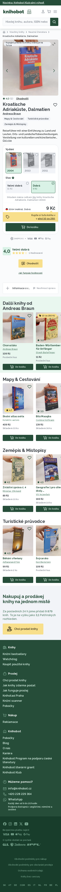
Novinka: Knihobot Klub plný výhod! (24, 2)
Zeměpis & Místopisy (24, 450)
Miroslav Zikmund (12, 491)
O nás (6, 748)
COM (22, 885)
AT (9, 885)
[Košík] (49, 12)
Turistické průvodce (24, 521)
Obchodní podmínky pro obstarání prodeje (30, 865)
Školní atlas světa (13, 416)
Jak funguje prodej (15, 690)
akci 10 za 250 (46, 218)
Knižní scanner (12, 700)
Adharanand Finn (11, 562)
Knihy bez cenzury (30, 876)
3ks (34, 197)
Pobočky (8, 706)
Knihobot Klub (12, 772)
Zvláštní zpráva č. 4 (14, 487)
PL (56, 885)
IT (34, 885)
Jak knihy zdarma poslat (19, 685)
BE (51, 885)
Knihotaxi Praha (13, 695)
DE (15, 885)
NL (40, 885)
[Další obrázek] (54, 71)
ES (29, 885)
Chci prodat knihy (14, 680)
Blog (6, 743)
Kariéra (7, 753)
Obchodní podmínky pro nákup (30, 859)
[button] (30, 68)
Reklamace (10, 722)
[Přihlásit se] (43, 12)
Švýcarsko (42, 558)
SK (4, 885)
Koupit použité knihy (16, 664)
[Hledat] (54, 22)
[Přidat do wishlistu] (55, 105)
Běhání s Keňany (13, 558)
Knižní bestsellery (14, 654)
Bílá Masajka (43, 416)
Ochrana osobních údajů (30, 870)
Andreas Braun (12, 113)
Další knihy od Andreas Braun (18, 306)
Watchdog (10, 659)
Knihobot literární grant (18, 767)
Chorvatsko (10, 345)
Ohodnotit (22, 98)
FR (45, 885)
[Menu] (55, 12)
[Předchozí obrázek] (7, 71)
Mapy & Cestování (21, 379)
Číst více (7, 140)
